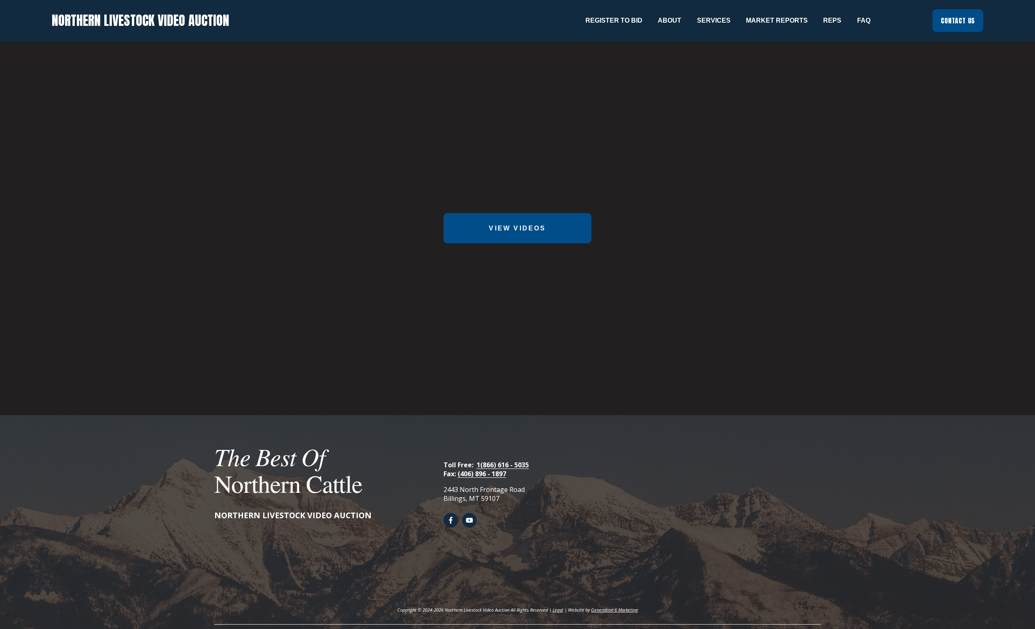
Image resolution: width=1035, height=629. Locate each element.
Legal (558, 610)
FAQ (863, 20)
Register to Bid (613, 20)
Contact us (958, 20)
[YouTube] (469, 520)
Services (714, 20)
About (669, 20)
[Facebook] (451, 520)
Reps (832, 20)
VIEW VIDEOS (517, 228)
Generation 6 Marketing (614, 610)
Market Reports (777, 20)
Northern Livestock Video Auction (140, 20)
